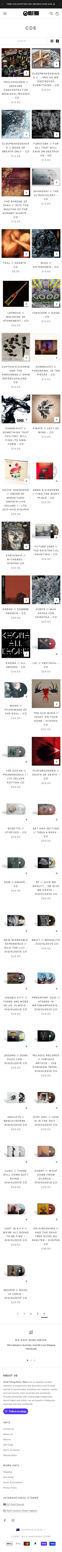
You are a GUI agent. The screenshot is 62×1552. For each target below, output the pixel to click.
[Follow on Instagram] (13, 1520)
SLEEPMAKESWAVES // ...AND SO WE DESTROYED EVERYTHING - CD (46, 79)
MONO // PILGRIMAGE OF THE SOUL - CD (16, 709)
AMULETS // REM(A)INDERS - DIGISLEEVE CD (16, 1121)
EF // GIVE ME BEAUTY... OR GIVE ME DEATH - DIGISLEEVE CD (46, 888)
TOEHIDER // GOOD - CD (46, 315)
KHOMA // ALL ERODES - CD (16, 665)
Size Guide (8, 1477)
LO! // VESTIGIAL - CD (46, 665)
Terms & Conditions (13, 1482)
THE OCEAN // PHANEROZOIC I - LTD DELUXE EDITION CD (16, 776)
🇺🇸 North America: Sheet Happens (20, 1510)
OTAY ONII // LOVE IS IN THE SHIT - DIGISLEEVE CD (46, 1121)
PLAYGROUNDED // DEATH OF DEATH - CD (46, 774)
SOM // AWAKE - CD (16, 884)
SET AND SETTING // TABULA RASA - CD (46, 832)
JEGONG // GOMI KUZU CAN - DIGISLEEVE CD (16, 1059)
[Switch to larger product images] (52, 41)
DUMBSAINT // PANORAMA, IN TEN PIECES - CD (46, 370)
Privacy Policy (10, 1487)
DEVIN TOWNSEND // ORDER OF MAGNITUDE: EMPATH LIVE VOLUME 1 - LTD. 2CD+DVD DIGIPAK (15, 500)
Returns (7, 1439)
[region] (31, 1343)
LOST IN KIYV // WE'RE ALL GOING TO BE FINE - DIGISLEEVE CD (16, 1234)
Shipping (7, 1471)
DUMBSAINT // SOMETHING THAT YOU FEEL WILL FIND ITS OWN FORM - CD (16, 436)
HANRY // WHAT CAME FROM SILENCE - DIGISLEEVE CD (46, 1176)
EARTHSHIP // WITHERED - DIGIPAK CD (16, 559)
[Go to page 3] (17, 1313)
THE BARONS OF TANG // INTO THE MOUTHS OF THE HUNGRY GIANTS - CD (16, 209)
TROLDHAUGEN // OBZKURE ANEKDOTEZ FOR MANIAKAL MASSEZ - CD (16, 90)
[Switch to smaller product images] (57, 41)
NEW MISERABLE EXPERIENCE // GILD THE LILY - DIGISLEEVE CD (16, 946)
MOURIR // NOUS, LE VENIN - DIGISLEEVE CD (16, 1294)
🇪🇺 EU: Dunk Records (13, 1504)
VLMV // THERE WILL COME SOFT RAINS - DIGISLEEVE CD (16, 1176)
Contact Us (8, 1428)
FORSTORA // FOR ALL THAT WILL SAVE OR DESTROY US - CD (46, 149)
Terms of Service (11, 1450)
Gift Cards (8, 1444)
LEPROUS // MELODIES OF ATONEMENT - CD (16, 317)
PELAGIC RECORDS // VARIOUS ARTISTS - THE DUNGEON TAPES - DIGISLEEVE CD (46, 1063)
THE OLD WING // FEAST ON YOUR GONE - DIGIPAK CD (46, 719)
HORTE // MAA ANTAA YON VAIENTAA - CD (46, 613)
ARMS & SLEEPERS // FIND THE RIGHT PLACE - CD (46, 494)
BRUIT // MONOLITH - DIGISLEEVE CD (46, 942)
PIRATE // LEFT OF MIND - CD (46, 430)
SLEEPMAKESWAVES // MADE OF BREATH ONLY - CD (16, 147)
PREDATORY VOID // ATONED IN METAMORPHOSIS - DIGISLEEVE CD (46, 1003)
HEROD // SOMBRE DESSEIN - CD (16, 611)
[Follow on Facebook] (4, 1520)
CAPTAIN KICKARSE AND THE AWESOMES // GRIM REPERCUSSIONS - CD (16, 374)
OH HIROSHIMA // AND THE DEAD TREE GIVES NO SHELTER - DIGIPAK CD (46, 1236)
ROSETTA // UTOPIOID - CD (16, 830)
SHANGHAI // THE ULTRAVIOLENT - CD (46, 195)
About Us (8, 1434)
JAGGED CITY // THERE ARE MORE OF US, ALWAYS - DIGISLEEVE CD (15, 1003)
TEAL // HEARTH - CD (16, 265)
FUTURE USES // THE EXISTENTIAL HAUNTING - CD (46, 550)
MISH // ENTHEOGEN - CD (46, 265)
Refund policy (10, 1455)
